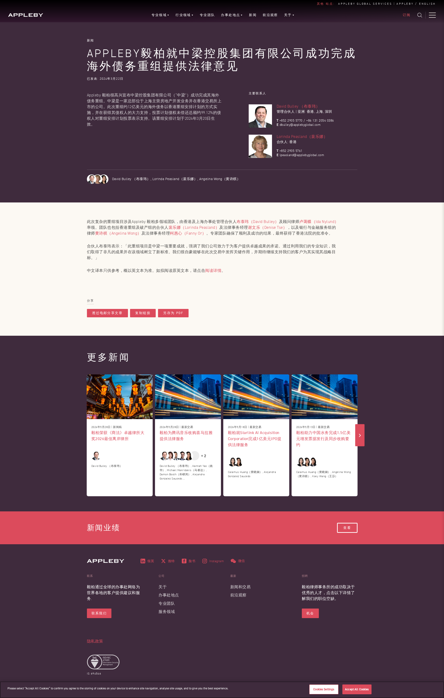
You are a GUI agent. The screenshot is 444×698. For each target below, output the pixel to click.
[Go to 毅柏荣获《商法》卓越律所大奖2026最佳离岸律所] (120, 396)
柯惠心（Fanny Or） (188, 233)
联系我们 (99, 613)
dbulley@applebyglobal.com (300, 125)
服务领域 (166, 611)
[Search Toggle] (419, 15)
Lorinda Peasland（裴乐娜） (302, 136)
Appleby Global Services (365, 4)
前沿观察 (238, 595)
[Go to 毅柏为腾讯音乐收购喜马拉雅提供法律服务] (188, 396)
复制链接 (143, 313)
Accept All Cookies (357, 689)
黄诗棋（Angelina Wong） (118, 233)
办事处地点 (168, 595)
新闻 (90, 40)
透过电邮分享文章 (107, 313)
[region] (222, 689)
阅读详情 (213, 270)
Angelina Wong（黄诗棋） (219, 179)
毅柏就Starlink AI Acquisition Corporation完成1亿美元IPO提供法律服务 (255, 438)
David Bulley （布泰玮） (298, 106)
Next (360, 435)
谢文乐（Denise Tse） (267, 227)
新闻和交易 (240, 587)
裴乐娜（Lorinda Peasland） (194, 227)
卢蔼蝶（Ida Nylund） (319, 221)
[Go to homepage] (25, 15)
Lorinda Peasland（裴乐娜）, (176, 179)
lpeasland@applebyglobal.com (302, 155)
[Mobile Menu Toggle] (432, 15)
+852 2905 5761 (291, 151)
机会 (310, 613)
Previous (84, 435)
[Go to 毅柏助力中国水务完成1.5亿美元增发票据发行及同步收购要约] (325, 396)
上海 (319, 111)
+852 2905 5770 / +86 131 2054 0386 (306, 121)
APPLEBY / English (416, 4)
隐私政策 (95, 641)
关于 (162, 587)
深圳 (328, 111)
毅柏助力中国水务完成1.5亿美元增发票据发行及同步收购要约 (323, 438)
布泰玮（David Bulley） (258, 221)
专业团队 (166, 603)
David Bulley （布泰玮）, (132, 179)
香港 (310, 111)
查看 (347, 528)
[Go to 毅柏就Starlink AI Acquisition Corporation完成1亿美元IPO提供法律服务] (256, 396)
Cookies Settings (323, 689)
